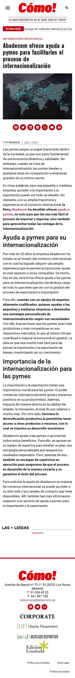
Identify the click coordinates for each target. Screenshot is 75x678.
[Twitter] (37, 607)
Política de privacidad (38, 663)
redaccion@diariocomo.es (37, 600)
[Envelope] (44, 607)
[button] (8, 8)
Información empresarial (23, 39)
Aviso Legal (63, 663)
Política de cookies (59, 671)
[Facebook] (30, 607)
